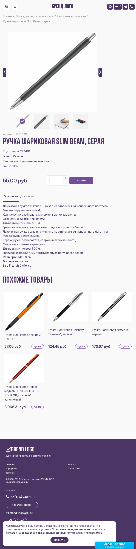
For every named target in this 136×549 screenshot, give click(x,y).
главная (10, 464)
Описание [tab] (11, 196)
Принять (59, 539)
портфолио (12, 468)
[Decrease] (65, 183)
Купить (81, 180)
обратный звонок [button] (21, 504)
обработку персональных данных (43, 532)
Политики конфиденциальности (73, 529)
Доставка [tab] (27, 196)
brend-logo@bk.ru (21, 513)
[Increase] (65, 178)
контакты (10, 472)
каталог (72, 464)
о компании (74, 468)
